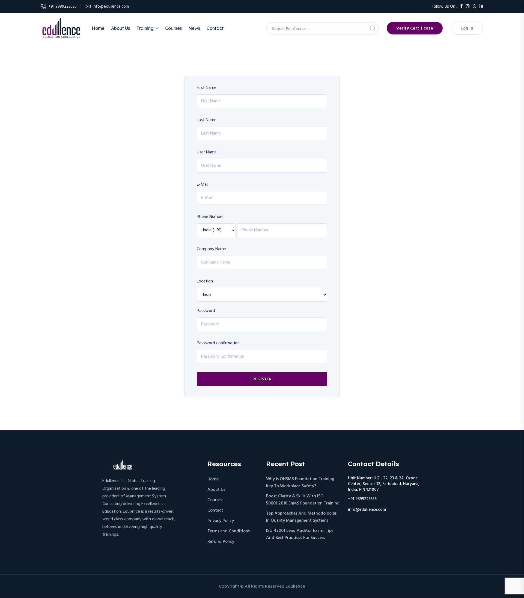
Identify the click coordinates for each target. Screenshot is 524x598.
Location (205, 281)
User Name (207, 152)
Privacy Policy (220, 520)
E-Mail (202, 184)
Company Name (211, 249)
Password (206, 310)
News (194, 28)
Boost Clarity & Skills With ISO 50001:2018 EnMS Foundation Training (303, 500)
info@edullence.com (111, 6)
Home (98, 28)
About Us (120, 28)
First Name (206, 87)
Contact (215, 28)
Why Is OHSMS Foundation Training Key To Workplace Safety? (300, 483)
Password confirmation (218, 343)
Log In (467, 28)
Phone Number (210, 216)
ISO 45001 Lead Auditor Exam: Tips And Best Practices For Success (299, 534)
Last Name (206, 120)
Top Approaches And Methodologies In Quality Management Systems (301, 517)
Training (145, 28)
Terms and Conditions (228, 531)
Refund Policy (220, 541)
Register (262, 379)
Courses (173, 28)
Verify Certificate (414, 28)
